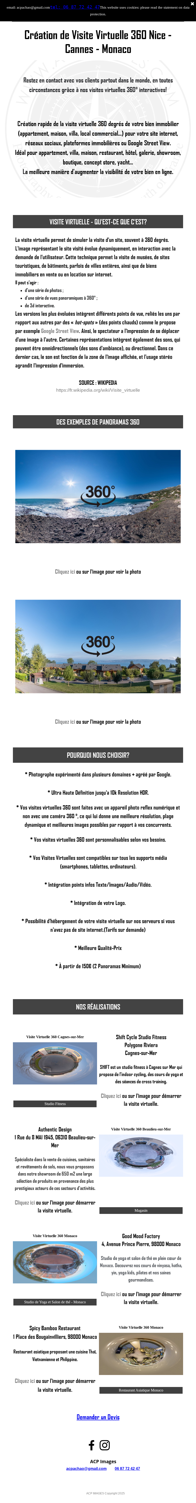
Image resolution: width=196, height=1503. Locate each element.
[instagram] (105, 1445)
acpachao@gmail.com (86, 1469)
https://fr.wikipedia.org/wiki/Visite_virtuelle (98, 390)
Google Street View (60, 330)
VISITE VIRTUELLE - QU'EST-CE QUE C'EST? (98, 221)
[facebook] (92, 1445)
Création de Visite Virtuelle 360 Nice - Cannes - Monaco (99, 41)
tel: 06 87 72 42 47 (75, 7)
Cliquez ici (65, 571)
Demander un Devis (98, 1417)
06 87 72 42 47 (127, 1469)
